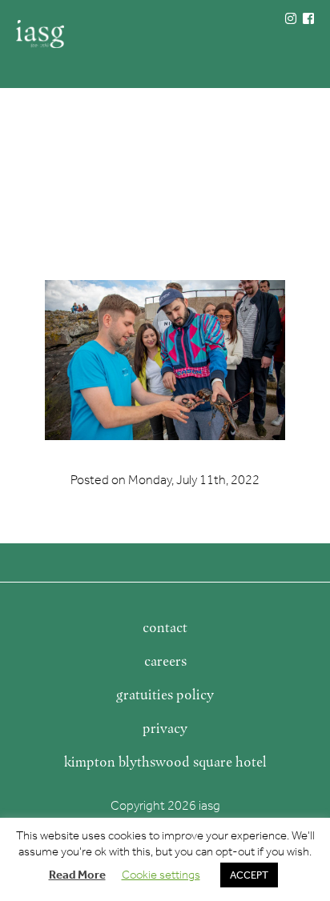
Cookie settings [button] (161, 874)
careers (165, 661)
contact (165, 627)
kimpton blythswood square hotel (165, 762)
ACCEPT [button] (249, 875)
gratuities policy (165, 694)
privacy (165, 728)
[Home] (40, 34)
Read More (77, 874)
